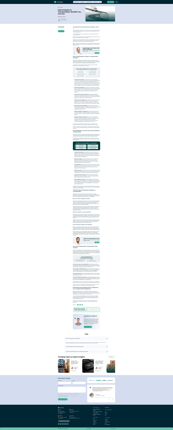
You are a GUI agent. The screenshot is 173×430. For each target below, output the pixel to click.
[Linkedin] (62, 424)
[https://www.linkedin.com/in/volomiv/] (75, 318)
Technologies (108, 409)
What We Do (76, 1)
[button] (80, 304)
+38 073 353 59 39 (60, 418)
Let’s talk (60, 31)
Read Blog (110, 356)
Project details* (60, 385)
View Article (73, 370)
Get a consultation (62, 399)
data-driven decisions (81, 41)
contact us (81, 301)
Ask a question (87, 326)
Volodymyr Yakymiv (90, 316)
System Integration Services (97, 411)
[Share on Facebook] (79, 304)
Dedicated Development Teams (97, 415)
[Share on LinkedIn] (77, 304)
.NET (105, 411)
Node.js (106, 412)
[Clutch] (58, 424)
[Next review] (112, 399)
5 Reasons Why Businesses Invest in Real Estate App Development (75, 363)
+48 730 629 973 (71, 412)
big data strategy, (85, 209)
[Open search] (116, 2)
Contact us (74, 127)
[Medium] (66, 424)
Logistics (94, 421)
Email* (73, 380)
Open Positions (107, 421)
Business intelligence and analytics (92, 179)
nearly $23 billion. (83, 208)
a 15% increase (86, 220)
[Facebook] (64, 424)
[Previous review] (109, 399)
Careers (106, 420)
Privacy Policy (89, 428)
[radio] (90, 309)
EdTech (94, 424)
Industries (82, 1)
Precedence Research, (80, 134)
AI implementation (87, 79)
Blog (100, 1)
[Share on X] (82, 304)
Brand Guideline (107, 424)
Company (107, 417)
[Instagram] (60, 424)
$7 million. (79, 221)
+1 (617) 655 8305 (60, 413)
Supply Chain (107, 407)
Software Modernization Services (97, 410)
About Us (95, 1)
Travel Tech (95, 420)
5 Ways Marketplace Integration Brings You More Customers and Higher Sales (99, 363)
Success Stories (89, 1)
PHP (105, 415)
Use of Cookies (113, 428)
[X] (67, 424)
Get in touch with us (95, 284)
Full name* (60, 380)
